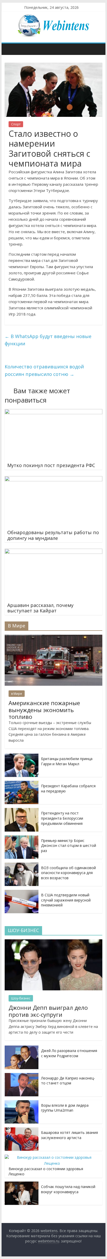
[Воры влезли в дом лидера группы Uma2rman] (21, 1102)
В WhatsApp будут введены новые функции (48, 340)
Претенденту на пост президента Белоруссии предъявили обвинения (62, 818)
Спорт (16, 124)
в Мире (16, 693)
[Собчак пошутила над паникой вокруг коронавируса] (21, 1184)
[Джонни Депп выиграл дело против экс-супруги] (53, 942)
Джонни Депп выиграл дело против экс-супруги (48, 1011)
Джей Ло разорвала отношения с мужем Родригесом (69, 1053)
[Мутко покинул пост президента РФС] (53, 412)
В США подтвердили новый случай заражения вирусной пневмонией (66, 899)
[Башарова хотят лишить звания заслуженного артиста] (21, 1130)
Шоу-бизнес (20, 998)
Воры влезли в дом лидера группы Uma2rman (65, 1108)
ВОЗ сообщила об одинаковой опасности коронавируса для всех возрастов (68, 872)
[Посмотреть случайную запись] (97, 49)
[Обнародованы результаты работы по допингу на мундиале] (53, 479)
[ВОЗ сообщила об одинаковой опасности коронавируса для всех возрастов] (21, 865)
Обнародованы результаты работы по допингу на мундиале (53, 535)
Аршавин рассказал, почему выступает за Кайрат (40, 608)
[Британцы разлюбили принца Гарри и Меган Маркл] (21, 756)
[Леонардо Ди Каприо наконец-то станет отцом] (21, 1075)
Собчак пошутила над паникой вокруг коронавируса (68, 1189)
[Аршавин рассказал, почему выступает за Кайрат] (53, 552)
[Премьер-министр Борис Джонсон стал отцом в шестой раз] (21, 838)
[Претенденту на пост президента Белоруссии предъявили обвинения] (21, 810)
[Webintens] (10, 49)
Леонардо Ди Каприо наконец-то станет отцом (68, 1081)
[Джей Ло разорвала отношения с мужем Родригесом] (21, 1048)
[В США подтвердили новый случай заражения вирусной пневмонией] (21, 892)
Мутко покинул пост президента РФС (51, 465)
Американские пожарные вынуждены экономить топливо (44, 709)
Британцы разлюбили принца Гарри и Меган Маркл (66, 761)
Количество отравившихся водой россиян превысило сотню (44, 370)
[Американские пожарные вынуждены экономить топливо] (53, 637)
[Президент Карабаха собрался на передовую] (21, 783)
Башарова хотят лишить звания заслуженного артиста (69, 1135)
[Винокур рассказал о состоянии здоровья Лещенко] (52, 1157)
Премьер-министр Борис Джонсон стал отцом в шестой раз (68, 845)
